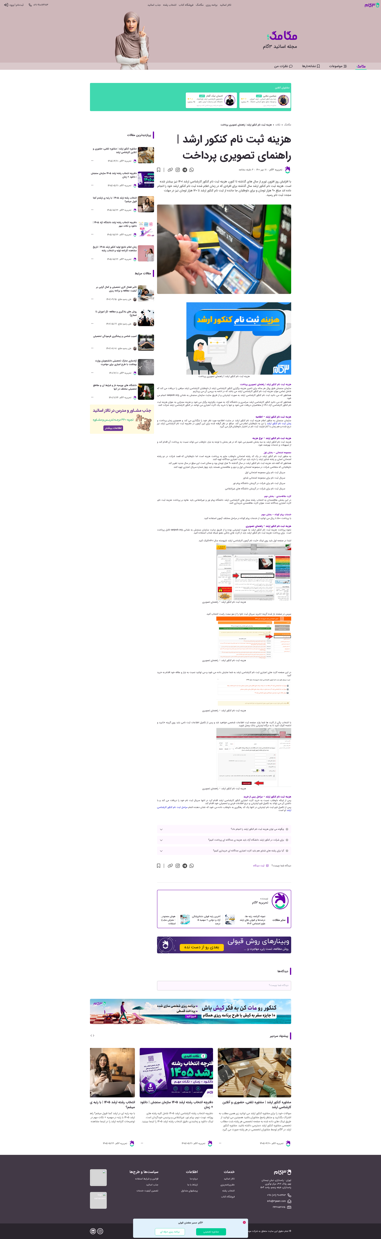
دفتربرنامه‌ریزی (228, 1185)
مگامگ (199, 5)
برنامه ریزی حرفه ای (170, 1232)
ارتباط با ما (192, 1185)
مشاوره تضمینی (211, 1232)
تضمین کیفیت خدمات (147, 1191)
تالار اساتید (225, 5)
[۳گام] (372, 5)
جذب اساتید (154, 5)
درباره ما (194, 1179)
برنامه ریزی (211, 5)
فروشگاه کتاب (186, 5)
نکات (277, 125)
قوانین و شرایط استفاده (146, 1179)
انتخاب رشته (169, 5)
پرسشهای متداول (189, 1191)
